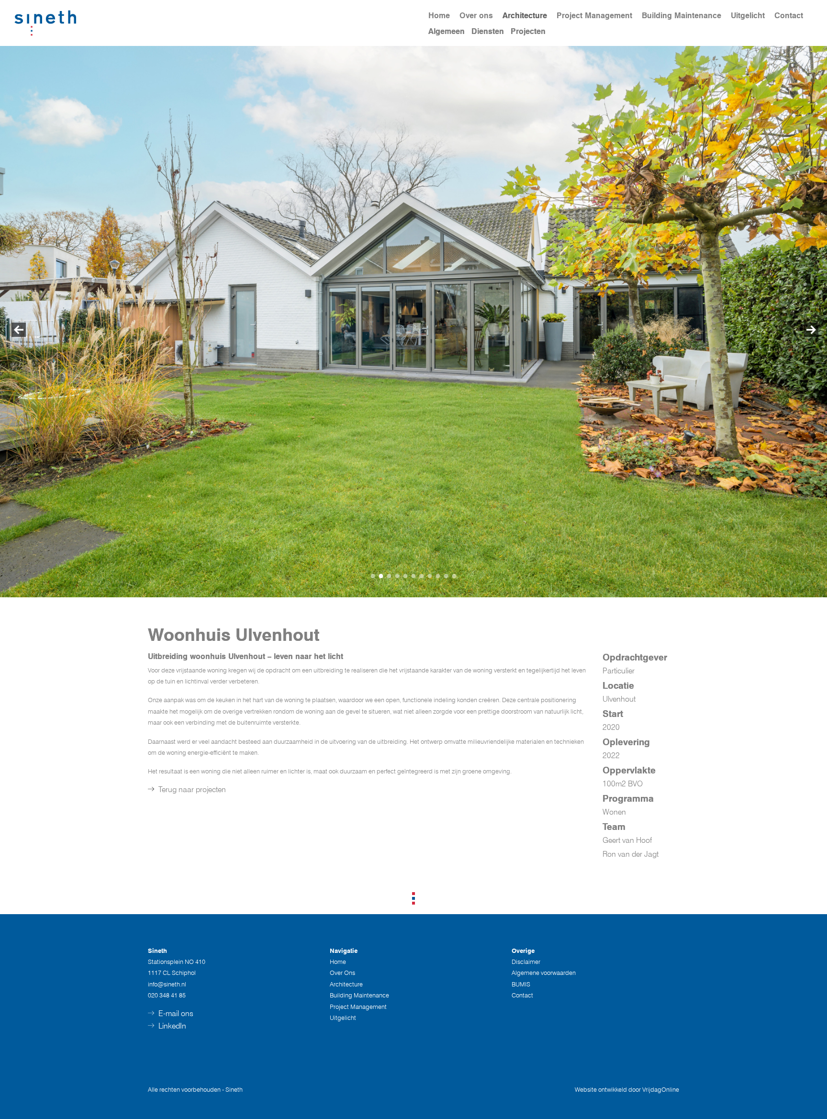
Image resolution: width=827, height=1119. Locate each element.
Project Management (594, 15)
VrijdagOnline (660, 1089)
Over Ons (342, 972)
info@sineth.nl (167, 984)
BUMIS (521, 984)
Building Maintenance (681, 15)
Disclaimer (526, 961)
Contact (788, 15)
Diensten (487, 31)
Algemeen (446, 31)
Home (439, 15)
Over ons (476, 15)
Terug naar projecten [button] (191, 789)
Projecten (528, 31)
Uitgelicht (748, 15)
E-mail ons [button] (174, 1013)
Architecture (525, 15)
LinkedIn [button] (171, 1025)
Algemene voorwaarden (544, 972)
